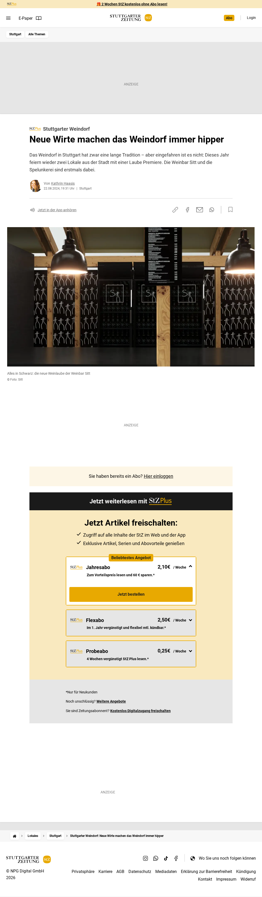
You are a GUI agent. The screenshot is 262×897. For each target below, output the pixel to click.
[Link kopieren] (175, 210)
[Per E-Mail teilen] (200, 210)
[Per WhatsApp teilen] (212, 210)
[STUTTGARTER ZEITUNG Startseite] (131, 17)
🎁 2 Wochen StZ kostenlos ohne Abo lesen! (131, 4)
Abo (229, 18)
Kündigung (246, 871)
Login (251, 18)
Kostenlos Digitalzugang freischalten (140, 711)
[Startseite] (14, 836)
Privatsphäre (83, 871)
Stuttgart (15, 34)
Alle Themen (36, 34)
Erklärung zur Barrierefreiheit (206, 871)
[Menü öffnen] (8, 18)
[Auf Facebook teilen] (187, 210)
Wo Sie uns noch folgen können (227, 858)
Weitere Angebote (111, 701)
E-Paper (25, 18)
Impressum (226, 879)
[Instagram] (145, 858)
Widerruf (248, 879)
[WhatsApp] (156, 858)
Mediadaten (166, 871)
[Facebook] (176, 858)
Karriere (105, 871)
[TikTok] (166, 858)
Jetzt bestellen (131, 594)
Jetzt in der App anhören (57, 210)
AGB (120, 871)
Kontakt (205, 879)
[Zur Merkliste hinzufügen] (229, 210)
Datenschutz (139, 871)
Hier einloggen (158, 476)
